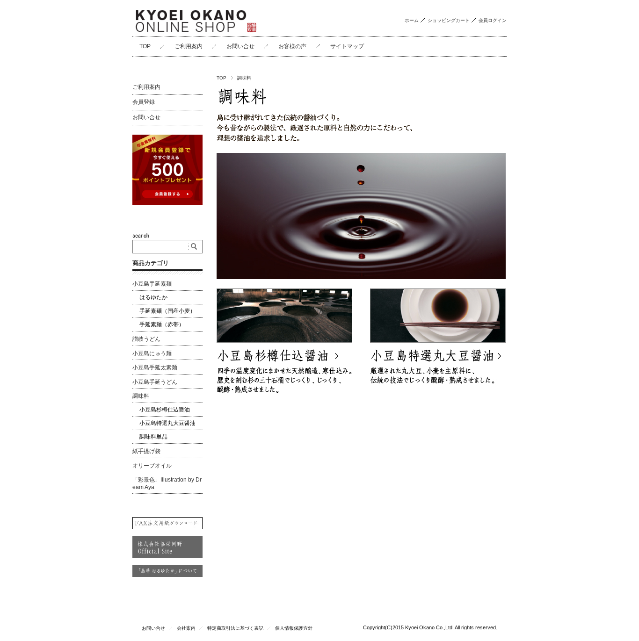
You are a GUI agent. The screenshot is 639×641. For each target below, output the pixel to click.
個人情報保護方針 (293, 628)
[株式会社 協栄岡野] (195, 18)
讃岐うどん (146, 339)
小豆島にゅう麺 (152, 353)
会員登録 (143, 102)
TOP (145, 46)
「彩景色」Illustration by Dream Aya (167, 483)
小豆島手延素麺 (152, 284)
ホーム (412, 20)
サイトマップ (347, 46)
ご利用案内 (188, 46)
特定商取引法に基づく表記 (235, 628)
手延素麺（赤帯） (161, 324)
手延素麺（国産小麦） (167, 311)
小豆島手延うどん (154, 382)
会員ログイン (493, 20)
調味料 (140, 396)
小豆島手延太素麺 (154, 367)
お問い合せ (240, 46)
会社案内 (186, 628)
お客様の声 (292, 46)
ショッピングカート (449, 20)
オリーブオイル (152, 465)
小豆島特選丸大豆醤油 (167, 423)
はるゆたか (153, 297)
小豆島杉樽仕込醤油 (164, 409)
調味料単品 (153, 436)
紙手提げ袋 (146, 451)
